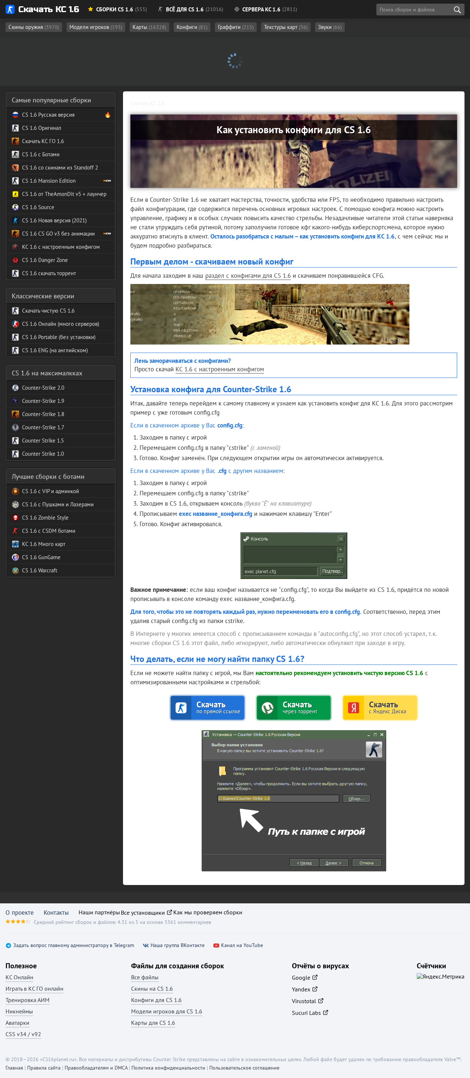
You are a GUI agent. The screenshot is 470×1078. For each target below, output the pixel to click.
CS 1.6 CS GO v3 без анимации (58, 233)
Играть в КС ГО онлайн (35, 988)
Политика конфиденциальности (168, 1067)
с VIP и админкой (58, 491)
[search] (457, 9)
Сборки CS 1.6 (114, 9)
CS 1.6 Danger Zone (45, 259)
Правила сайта (44, 1067)
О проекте (20, 912)
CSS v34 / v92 (23, 1034)
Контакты (56, 912)
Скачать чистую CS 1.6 (48, 310)
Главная (14, 1067)
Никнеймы (19, 1011)
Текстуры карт (286, 26)
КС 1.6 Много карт (43, 543)
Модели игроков (95, 26)
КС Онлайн (19, 977)
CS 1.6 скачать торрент (49, 273)
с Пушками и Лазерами (65, 504)
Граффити (236, 26)
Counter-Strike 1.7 (43, 427)
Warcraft (47, 570)
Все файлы (145, 977)
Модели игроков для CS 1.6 (166, 1011)
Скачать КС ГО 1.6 (43, 141)
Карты (149, 26)
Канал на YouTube (242, 945)
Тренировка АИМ (28, 1000)
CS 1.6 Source (38, 207)
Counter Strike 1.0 (43, 453)
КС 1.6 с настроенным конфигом (220, 369)
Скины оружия (33, 26)
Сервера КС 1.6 (261, 9)
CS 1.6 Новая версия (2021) (54, 220)
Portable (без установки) (66, 337)
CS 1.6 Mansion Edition (49, 180)
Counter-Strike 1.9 (43, 400)
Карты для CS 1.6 (153, 1022)
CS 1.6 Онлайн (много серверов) (60, 323)
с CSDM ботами (56, 530)
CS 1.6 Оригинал (41, 127)
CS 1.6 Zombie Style (45, 517)
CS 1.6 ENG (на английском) (55, 350)
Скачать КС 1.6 (48, 9)
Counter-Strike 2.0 (43, 387)
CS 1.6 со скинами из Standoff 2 (60, 167)
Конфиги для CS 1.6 (156, 1000)
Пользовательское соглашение (244, 1067)
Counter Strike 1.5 (43, 440)
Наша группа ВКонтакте (178, 945)
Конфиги (192, 26)
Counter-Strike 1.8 (43, 414)
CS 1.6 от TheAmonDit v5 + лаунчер (64, 193)
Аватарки (17, 1022)
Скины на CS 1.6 (152, 988)
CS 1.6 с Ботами (40, 154)
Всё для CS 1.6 (185, 9)
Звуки (330, 26)
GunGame (49, 557)
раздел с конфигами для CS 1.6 (248, 276)
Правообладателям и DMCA (96, 1067)
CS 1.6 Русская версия (48, 114)
